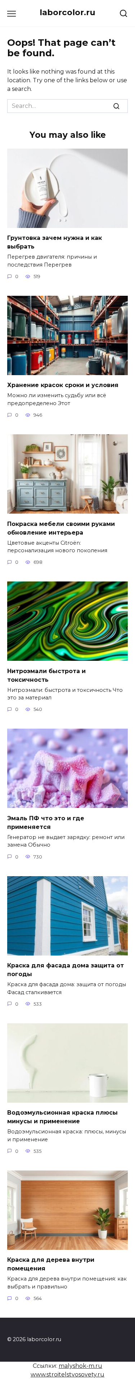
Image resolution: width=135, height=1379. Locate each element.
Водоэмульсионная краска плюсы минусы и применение (62, 1117)
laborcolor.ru (67, 12)
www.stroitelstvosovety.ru (67, 1374)
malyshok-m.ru (80, 1365)
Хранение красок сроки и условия (62, 385)
